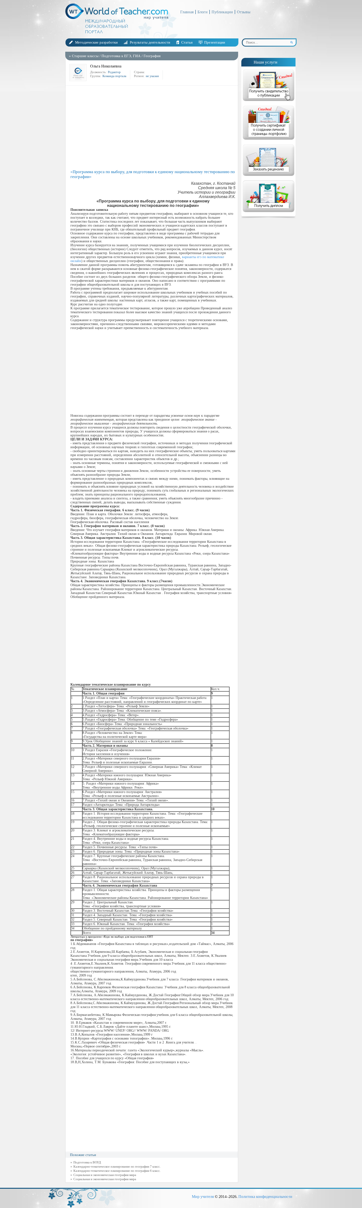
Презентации (214, 42)
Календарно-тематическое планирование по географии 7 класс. (117, 1166)
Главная (187, 12)
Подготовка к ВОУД (87, 1162)
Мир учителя (203, 1196)
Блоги (202, 12)
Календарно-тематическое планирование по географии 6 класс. (117, 1171)
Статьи (187, 42)
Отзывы (243, 12)
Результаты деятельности (150, 42)
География (152, 56)
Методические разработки (96, 42)
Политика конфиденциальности (265, 1196)
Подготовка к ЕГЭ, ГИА (121, 56)
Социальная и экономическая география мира (104, 1175)
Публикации (222, 12)
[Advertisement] (152, 127)
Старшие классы (85, 56)
